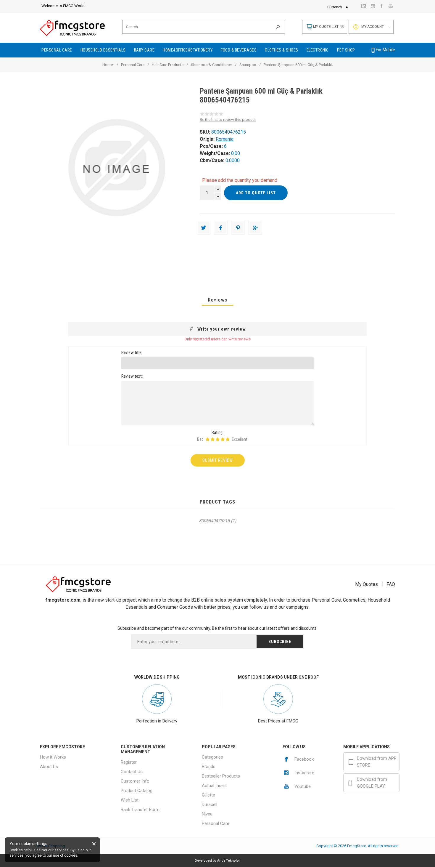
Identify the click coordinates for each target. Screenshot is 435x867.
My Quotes (366, 584)
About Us (49, 766)
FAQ (390, 584)
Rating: (217, 432)
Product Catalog (136, 790)
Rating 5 (227, 439)
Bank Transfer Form (140, 809)
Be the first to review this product (228, 119)
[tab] (217, 300)
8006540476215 (214, 520)
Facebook (304, 759)
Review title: (131, 352)
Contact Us (132, 771)
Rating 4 (222, 439)
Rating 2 (212, 439)
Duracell (209, 804)
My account (372, 27)
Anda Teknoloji (229, 861)
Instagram (304, 772)
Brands (208, 766)
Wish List (129, 800)
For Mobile (385, 49)
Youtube (302, 786)
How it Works (53, 757)
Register (129, 762)
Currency (334, 7)
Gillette (208, 795)
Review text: (132, 376)
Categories (212, 757)
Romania (224, 139)
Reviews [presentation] (218, 300)
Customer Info (135, 781)
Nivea (207, 814)
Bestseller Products (221, 776)
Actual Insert (214, 785)
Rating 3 (217, 439)
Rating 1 (207, 439)
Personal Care (215, 823)
